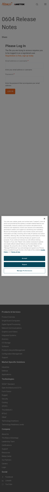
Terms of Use (15, 252)
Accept (24, 258)
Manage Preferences (24, 270)
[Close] (44, 218)
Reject (24, 264)
